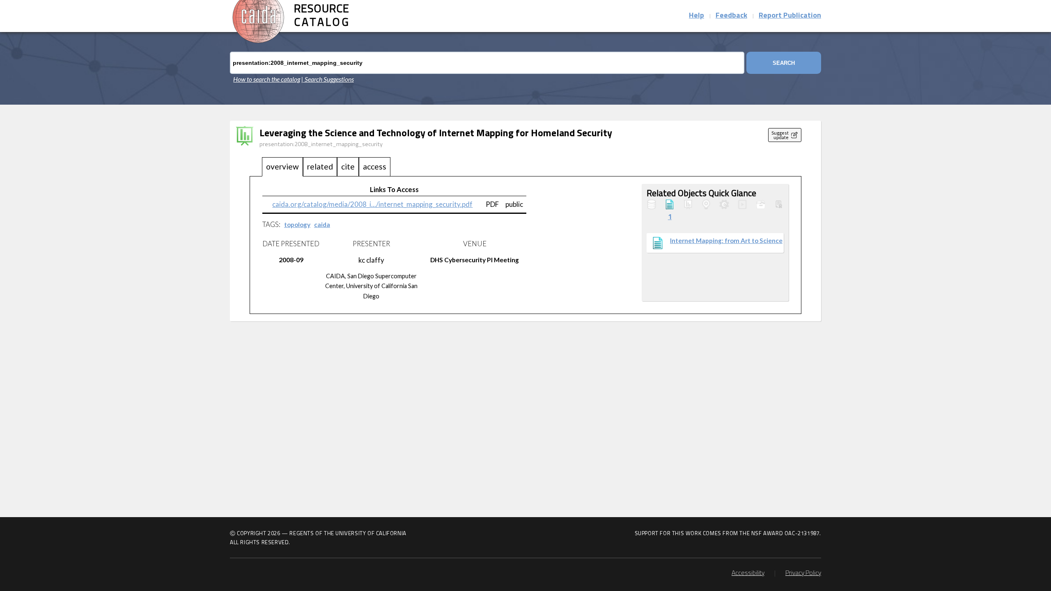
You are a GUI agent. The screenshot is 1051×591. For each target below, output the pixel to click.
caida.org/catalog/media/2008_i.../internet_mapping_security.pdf (372, 204)
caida (322, 224)
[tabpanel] (525, 245)
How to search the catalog (266, 79)
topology (297, 224)
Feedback (731, 16)
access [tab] (374, 166)
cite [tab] (348, 166)
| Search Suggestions (327, 79)
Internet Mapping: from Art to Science (726, 240)
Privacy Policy (803, 573)
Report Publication (790, 16)
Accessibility (748, 573)
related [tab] (320, 166)
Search (784, 63)
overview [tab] (282, 166)
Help (696, 16)
